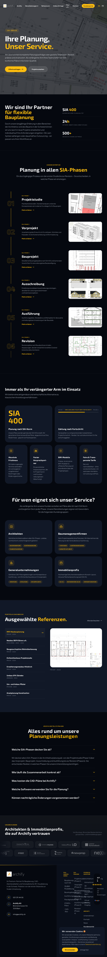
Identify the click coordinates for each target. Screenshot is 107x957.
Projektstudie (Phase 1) (77, 880)
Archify (19, 6)
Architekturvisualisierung (87, 879)
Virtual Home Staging (87, 902)
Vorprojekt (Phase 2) (77, 886)
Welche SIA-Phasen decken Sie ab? (32, 749)
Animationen (87, 882)
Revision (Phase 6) (77, 910)
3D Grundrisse (87, 887)
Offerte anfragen (14, 69)
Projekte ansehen (38, 69)
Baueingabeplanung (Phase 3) (77, 892)
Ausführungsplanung (67, 896)
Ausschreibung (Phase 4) (77, 898)
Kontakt (75, 6)
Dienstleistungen (31, 6)
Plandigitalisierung (67, 899)
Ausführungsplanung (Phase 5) (77, 904)
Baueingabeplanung (67, 892)
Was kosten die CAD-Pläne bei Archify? (34, 780)
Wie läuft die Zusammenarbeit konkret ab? (36, 772)
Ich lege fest (84, 950)
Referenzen (45, 6)
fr (103, 6)
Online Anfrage (58, 6)
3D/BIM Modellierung (67, 887)
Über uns (67, 6)
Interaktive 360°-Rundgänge (87, 894)
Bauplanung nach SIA (67, 881)
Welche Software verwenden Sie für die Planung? (40, 789)
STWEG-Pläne (67, 904)
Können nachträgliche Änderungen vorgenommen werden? (45, 797)
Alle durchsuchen (93, 620)
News (86, 923)
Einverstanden (70, 950)
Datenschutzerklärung (93, 944)
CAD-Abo (67, 910)
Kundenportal (88, 6)
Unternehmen (89, 916)
